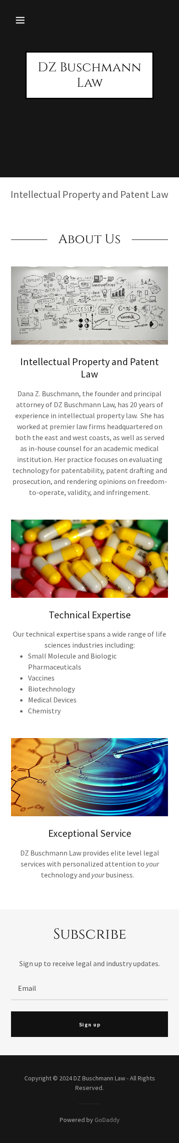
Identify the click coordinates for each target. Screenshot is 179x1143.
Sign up (90, 1024)
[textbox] (89, 988)
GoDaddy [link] (107, 1120)
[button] (20, 20)
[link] (89, 84)
